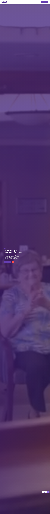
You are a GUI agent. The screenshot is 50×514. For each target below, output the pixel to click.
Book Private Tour (44, 1)
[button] (22, 2)
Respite (32, 1)
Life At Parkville (7, 262)
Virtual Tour (27, 1)
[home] (4, 1)
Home (15, 1)
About (18, 1)
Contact (38, 1)
